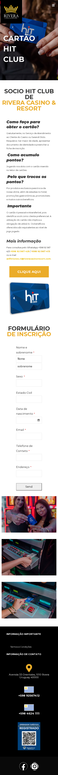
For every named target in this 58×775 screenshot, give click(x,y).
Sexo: (20, 376)
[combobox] (29, 420)
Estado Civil (24, 392)
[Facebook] (23, 766)
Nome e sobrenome (25, 350)
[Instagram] (35, 766)
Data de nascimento (25, 411)
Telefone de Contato (24, 448)
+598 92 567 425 (20, 251)
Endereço (23, 467)
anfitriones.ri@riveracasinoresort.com (28, 258)
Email (21, 429)
